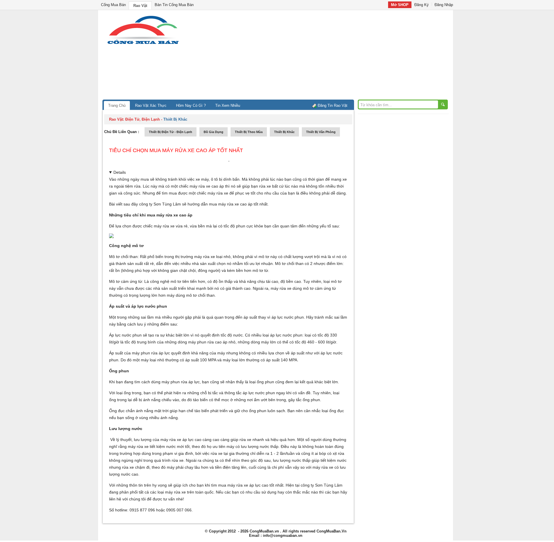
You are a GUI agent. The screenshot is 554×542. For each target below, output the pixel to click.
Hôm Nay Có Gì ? (191, 105)
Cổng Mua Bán (113, 5)
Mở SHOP (400, 5)
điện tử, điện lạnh (142, 119)
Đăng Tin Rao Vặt (332, 105)
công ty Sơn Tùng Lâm (160, 204)
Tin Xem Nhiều (227, 105)
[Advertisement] (326, 56)
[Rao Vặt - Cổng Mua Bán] (143, 44)
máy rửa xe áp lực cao (247, 485)
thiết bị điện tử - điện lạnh (170, 132)
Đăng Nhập (444, 5)
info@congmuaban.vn (282, 535)
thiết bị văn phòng (321, 132)
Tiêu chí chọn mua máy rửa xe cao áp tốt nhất (176, 150)
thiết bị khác (284, 132)
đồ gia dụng (213, 132)
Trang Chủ (117, 105)
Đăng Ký (421, 5)
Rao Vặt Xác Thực (150, 105)
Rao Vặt (140, 5)
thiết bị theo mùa (249, 132)
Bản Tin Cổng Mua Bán (174, 5)
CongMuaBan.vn (264, 531)
